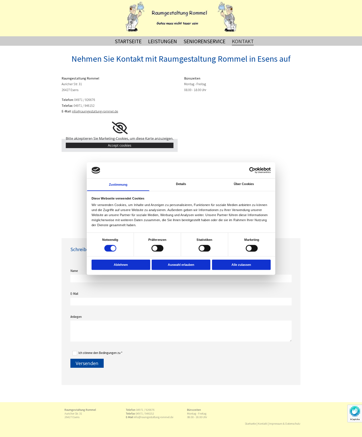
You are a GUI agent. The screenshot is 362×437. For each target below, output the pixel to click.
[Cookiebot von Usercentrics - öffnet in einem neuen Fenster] (252, 170)
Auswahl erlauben (181, 265)
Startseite (128, 41)
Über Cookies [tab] (244, 184)
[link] (120, 128)
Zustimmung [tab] (118, 185)
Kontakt (243, 41)
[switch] (157, 248)
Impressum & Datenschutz (284, 423)
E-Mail (74, 294)
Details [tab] (181, 184)
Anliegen (76, 317)
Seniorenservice (204, 41)
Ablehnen (121, 265)
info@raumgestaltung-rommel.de (95, 111)
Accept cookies (119, 145)
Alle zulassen (241, 265)
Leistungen (162, 41)
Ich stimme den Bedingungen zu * (100, 353)
